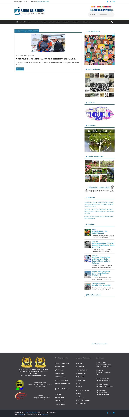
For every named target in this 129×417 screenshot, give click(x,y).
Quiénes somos (87, 22)
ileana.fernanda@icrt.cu (104, 366)
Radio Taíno (60, 373)
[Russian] (106, 6)
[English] (94, 6)
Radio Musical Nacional (63, 383)
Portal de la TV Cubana (83, 400)
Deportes (51, 22)
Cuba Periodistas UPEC (83, 390)
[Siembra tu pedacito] (100, 161)
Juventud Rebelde (82, 370)
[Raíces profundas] (100, 73)
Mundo (37, 22)
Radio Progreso (61, 377)
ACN (78, 383)
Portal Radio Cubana (63, 363)
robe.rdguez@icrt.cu (103, 394)
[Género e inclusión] (100, 107)
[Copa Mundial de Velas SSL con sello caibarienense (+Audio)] (48, 43)
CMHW (59, 394)
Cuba (29, 22)
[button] (32, 22)
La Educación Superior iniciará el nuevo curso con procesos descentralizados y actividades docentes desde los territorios (99, 204)
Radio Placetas (61, 404)
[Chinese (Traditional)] (110, 6)
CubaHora (80, 397)
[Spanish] (92, 6)
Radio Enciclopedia (62, 380)
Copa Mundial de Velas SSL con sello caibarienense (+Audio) (46, 58)
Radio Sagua (60, 397)
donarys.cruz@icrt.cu (104, 380)
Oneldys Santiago (29, 55)
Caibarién (23, 22)
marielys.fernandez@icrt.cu (105, 386)
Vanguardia (80, 377)
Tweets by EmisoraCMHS (99, 344)
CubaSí (79, 387)
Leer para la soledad (43, 1)
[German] (99, 6)
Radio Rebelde (61, 367)
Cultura (43, 22)
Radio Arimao (61, 401)
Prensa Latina (81, 380)
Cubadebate (80, 367)
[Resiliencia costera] (100, 130)
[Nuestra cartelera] (100, 186)
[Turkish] (108, 6)
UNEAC (79, 393)
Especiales (75, 22)
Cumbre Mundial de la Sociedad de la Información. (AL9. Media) (33, 371)
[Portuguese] (103, 6)
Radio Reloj (60, 370)
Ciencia (58, 22)
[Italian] (101, 6)
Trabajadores (81, 373)
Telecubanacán (81, 404)
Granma (79, 363)
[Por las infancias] (100, 36)
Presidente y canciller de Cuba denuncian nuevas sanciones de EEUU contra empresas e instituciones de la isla (99, 211)
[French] (97, 6)
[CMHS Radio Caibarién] (16, 22)
